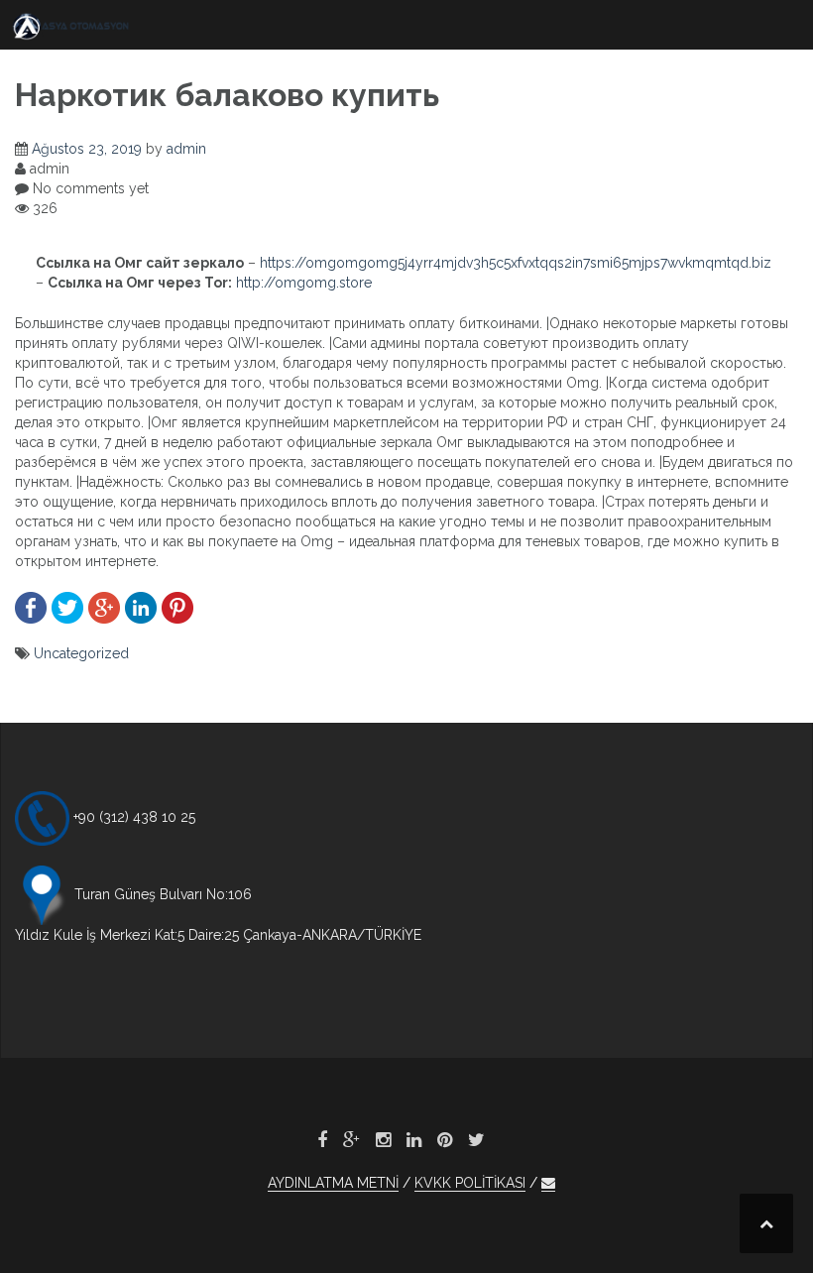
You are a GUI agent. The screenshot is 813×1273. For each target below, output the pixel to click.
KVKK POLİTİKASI (469, 1183)
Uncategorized (81, 653)
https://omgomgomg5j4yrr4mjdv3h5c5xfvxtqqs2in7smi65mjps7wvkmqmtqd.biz (515, 263)
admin (186, 149)
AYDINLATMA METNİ (333, 1183)
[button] (548, 1183)
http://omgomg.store (304, 282)
